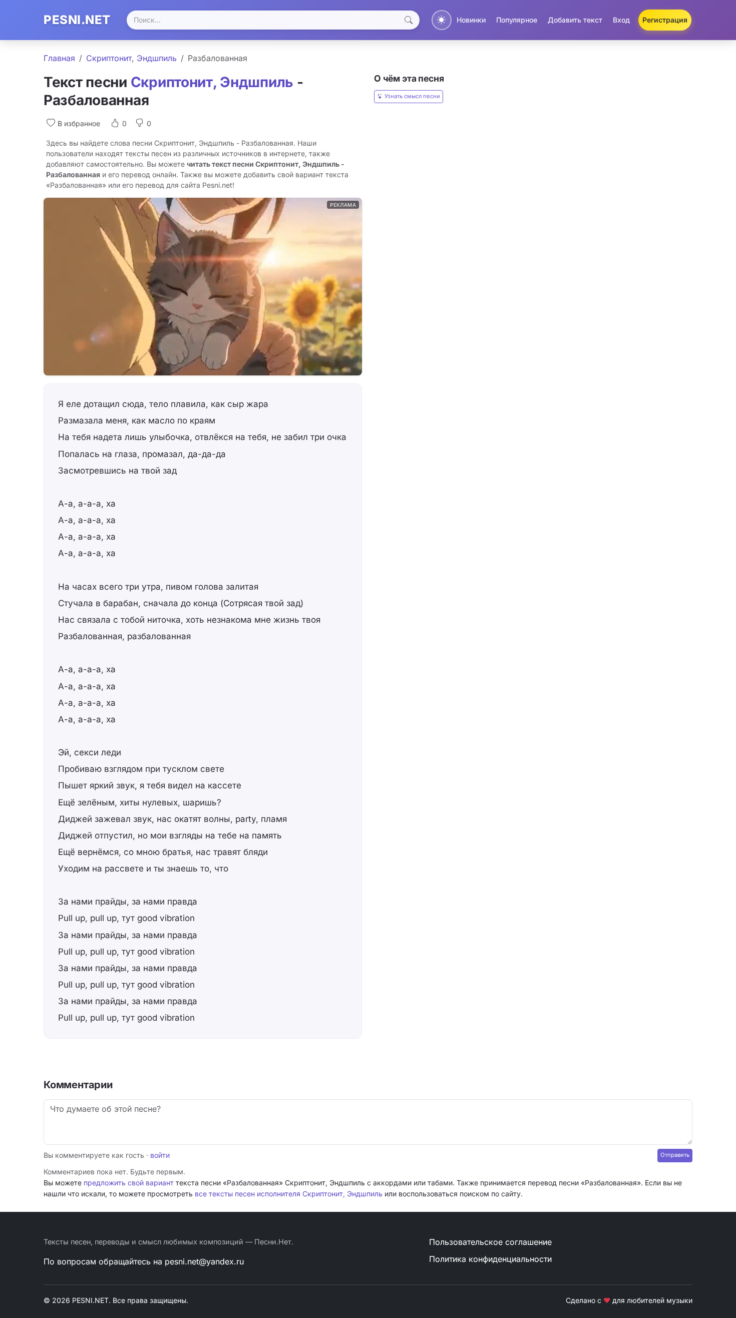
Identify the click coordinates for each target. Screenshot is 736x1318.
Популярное (516, 20)
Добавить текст (575, 20)
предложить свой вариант (129, 1182)
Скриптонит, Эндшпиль (131, 58)
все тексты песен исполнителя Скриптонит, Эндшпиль (289, 1193)
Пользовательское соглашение (490, 1242)
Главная (59, 58)
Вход (621, 20)
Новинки (471, 20)
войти (160, 1155)
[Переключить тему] (442, 20)
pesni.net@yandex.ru (204, 1261)
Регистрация (664, 20)
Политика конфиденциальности (490, 1259)
